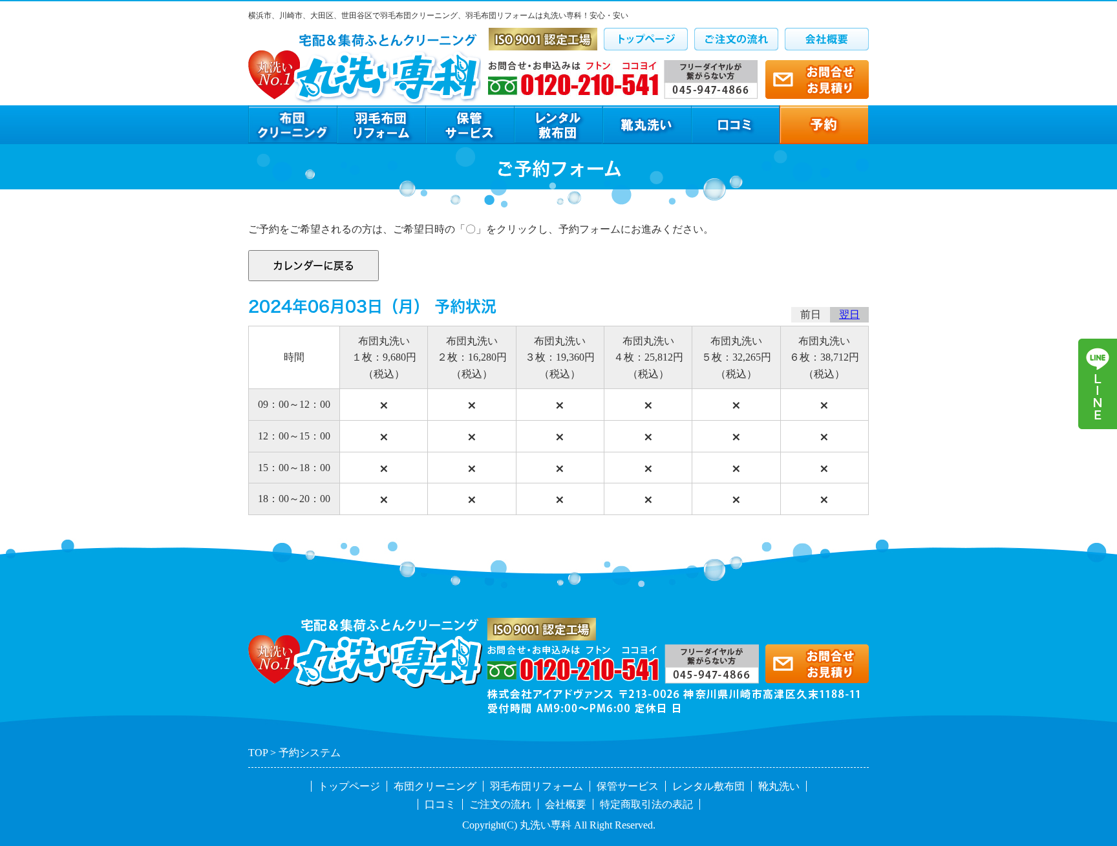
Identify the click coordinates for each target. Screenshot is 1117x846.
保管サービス (628, 786)
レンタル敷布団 (708, 786)
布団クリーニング (435, 786)
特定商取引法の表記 (646, 804)
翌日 (849, 314)
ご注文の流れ (500, 804)
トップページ (349, 786)
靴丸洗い (779, 786)
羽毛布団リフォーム (536, 786)
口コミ (440, 804)
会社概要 (565, 804)
